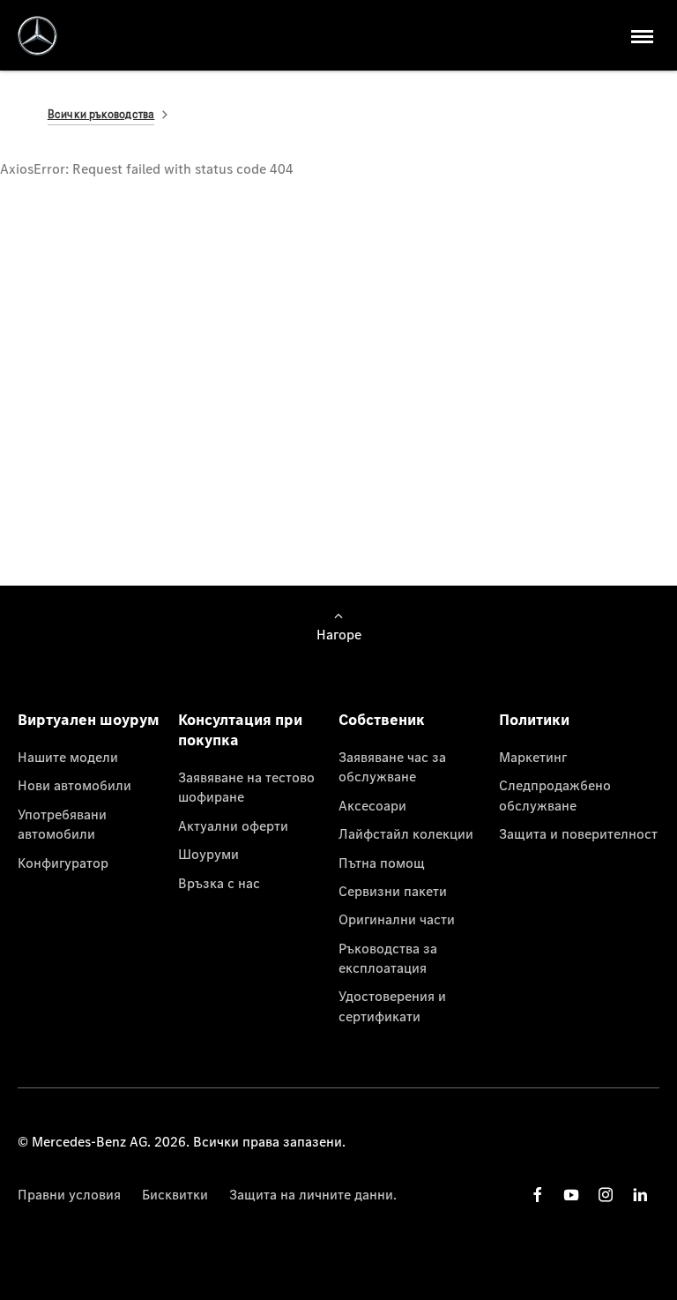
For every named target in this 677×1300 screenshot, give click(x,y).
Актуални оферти (233, 825)
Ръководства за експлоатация (387, 957)
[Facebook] (537, 1195)
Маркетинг (533, 757)
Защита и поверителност (578, 833)
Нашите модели (68, 757)
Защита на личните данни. (313, 1194)
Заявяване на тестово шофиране (246, 786)
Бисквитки (175, 1194)
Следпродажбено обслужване (555, 794)
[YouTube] (571, 1195)
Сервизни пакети (392, 891)
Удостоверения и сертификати (392, 1005)
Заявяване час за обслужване (392, 766)
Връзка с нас (219, 883)
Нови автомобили (74, 785)
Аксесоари (372, 805)
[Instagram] (605, 1195)
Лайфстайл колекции (405, 833)
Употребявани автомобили (62, 823)
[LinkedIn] (640, 1195)
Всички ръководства (101, 114)
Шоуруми (208, 854)
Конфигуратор (63, 862)
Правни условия (69, 1194)
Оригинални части (396, 919)
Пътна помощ (381, 862)
